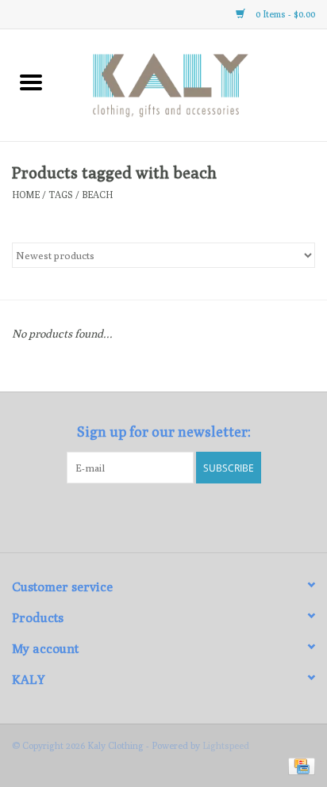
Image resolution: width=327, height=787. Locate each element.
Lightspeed (225, 745)
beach (97, 195)
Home (26, 195)
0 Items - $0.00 (284, 14)
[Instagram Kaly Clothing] (177, 516)
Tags (60, 195)
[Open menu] (31, 81)
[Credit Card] (299, 765)
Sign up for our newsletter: (164, 431)
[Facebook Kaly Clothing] (150, 516)
